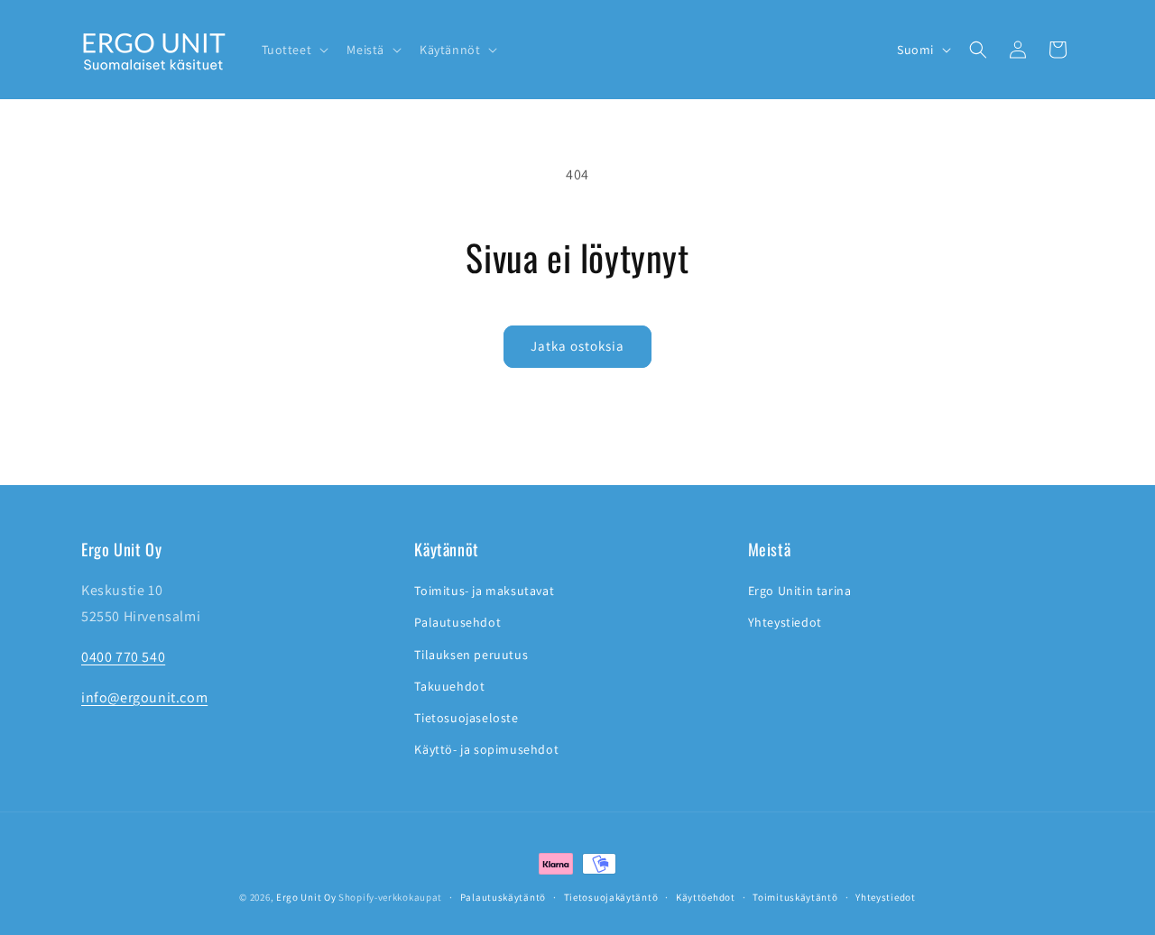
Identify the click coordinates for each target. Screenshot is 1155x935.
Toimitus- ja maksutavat (484, 590)
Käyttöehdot (705, 896)
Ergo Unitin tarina (800, 590)
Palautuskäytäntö (503, 896)
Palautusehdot (457, 623)
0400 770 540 (123, 656)
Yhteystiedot (785, 623)
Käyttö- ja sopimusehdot (486, 749)
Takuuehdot (449, 686)
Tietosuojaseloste (466, 718)
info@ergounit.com (144, 697)
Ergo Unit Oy (306, 897)
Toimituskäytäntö (795, 896)
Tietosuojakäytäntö (611, 896)
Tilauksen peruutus (471, 654)
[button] (294, 50)
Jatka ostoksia (577, 345)
